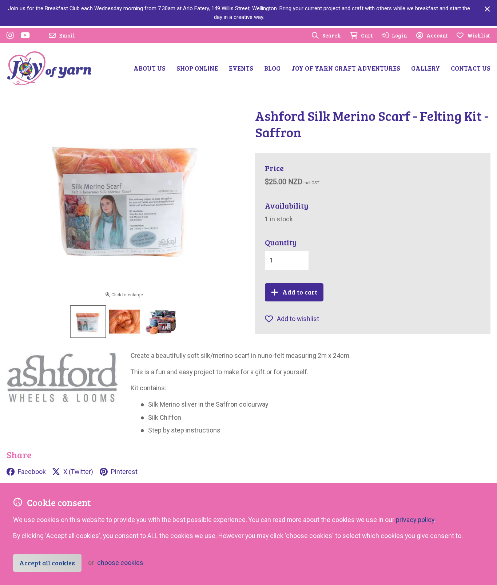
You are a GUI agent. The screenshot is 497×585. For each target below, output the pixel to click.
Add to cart (299, 292)
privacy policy (415, 519)
